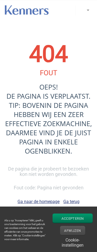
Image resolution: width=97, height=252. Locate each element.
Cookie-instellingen (73, 241)
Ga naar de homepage (39, 201)
